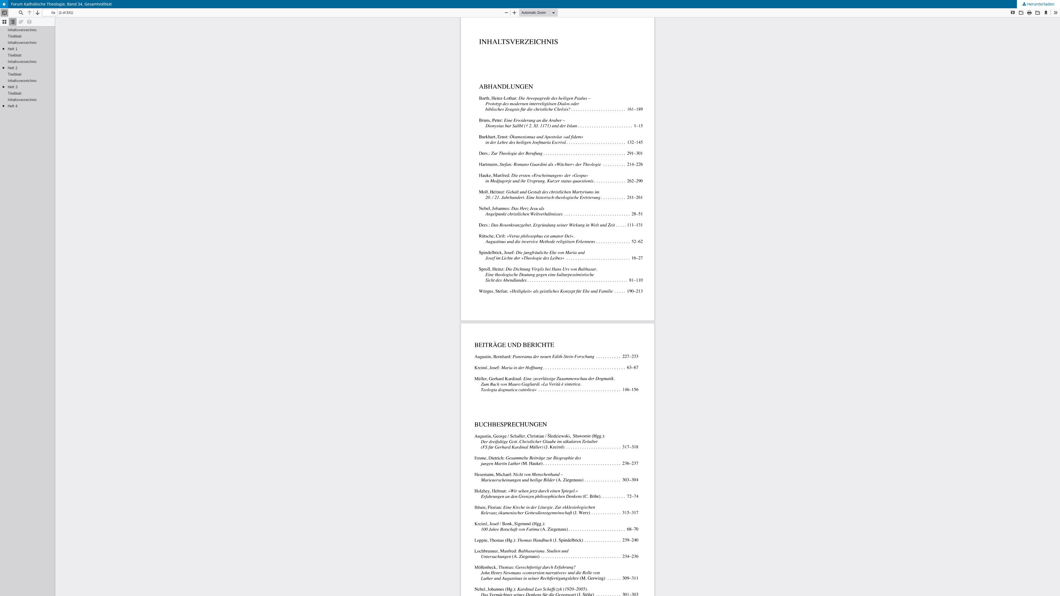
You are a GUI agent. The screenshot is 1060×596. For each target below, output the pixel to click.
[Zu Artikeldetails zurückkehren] (4, 4)
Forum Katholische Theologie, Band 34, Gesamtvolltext (61, 4)
